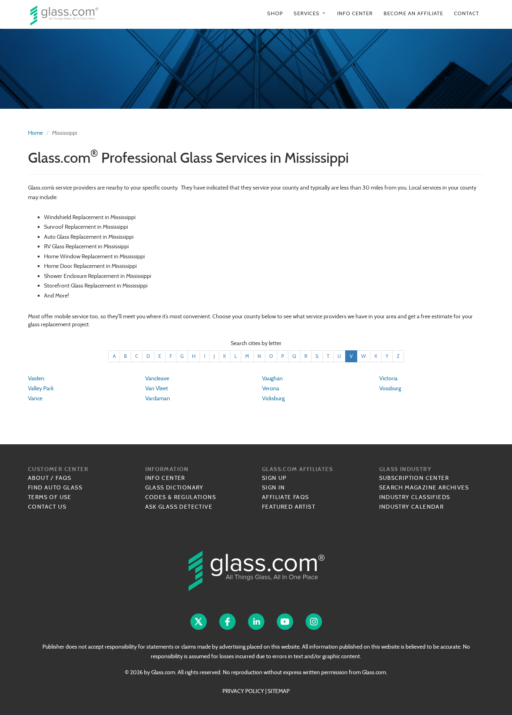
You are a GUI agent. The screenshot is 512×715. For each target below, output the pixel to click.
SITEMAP (279, 691)
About (38, 477)
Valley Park (41, 388)
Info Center (355, 13)
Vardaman (157, 398)
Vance (35, 398)
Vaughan (272, 378)
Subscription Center (414, 477)
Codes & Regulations (180, 497)
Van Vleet (156, 388)
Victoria (388, 378)
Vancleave (157, 378)
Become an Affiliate (413, 13)
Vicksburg (273, 398)
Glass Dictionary (174, 487)
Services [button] (310, 13)
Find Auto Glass (55, 487)
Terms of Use (50, 497)
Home (35, 132)
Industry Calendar (411, 506)
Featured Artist (288, 506)
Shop (275, 13)
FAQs (64, 477)
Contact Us (47, 506)
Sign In (273, 487)
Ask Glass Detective (179, 506)
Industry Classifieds (414, 497)
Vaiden (36, 378)
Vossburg (390, 388)
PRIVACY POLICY (243, 691)
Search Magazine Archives (424, 487)
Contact (466, 13)
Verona (270, 388)
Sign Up (274, 477)
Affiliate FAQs (285, 497)
